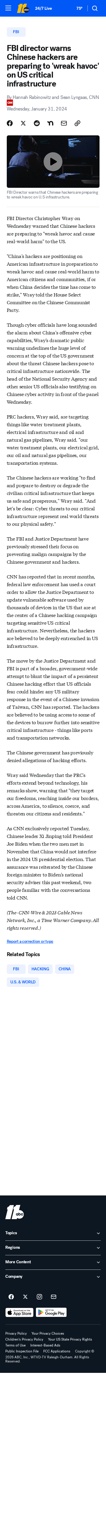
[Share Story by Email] (64, 123)
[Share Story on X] (23, 123)
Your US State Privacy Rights (70, 1339)
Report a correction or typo (30, 941)
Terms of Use (15, 1345)
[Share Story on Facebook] (10, 123)
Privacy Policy (16, 1333)
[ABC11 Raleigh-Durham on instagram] (39, 1297)
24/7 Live (43, 8)
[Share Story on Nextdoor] (50, 123)
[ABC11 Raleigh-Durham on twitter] (25, 1297)
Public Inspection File (22, 1351)
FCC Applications (56, 1351)
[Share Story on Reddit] (37, 123)
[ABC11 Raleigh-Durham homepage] (23, 8)
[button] (8, 8)
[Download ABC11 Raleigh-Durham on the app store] (19, 1312)
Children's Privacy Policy (24, 1339)
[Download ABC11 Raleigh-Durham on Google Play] (51, 1312)
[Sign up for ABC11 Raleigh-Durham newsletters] (53, 1297)
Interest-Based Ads (45, 1345)
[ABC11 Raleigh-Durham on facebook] (11, 1297)
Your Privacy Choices (48, 1333)
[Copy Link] (77, 123)
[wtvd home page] (14, 1212)
